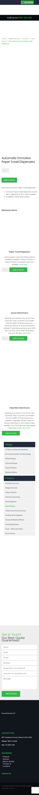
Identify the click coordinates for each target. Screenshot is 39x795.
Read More (23, 264)
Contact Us (7, 763)
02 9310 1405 (10, 745)
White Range (10, 458)
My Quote (29, 2)
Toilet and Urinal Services (15, 511)
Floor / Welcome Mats (14, 529)
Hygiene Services (14, 39)
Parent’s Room (11, 468)
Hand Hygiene (10, 501)
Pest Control (10, 533)
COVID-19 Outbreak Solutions (16, 449)
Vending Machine (12, 524)
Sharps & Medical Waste (14, 520)
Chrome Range (11, 463)
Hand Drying (10, 506)
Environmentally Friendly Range (18, 454)
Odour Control (10, 492)
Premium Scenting (12, 497)
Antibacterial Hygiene (14, 515)
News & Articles (8, 761)
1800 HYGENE (12, 741)
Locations (6, 766)
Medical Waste (11, 472)
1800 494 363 (25, 17)
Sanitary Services (12, 483)
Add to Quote (9, 180)
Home (4, 39)
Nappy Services (11, 488)
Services (6, 759)
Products (25, 39)
